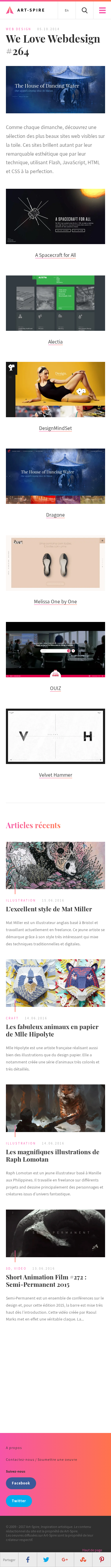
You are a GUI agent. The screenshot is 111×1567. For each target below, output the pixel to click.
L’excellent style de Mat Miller (49, 909)
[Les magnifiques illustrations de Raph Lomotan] (55, 1108)
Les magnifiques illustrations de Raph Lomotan (52, 1155)
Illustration (21, 900)
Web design (18, 29)
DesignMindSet (55, 428)
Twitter (19, 1500)
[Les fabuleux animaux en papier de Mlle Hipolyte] (55, 983)
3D (8, 1268)
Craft (12, 1018)
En (67, 10)
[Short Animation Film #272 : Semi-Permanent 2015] (55, 1234)
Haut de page (92, 1550)
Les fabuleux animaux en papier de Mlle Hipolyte (52, 1030)
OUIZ (55, 688)
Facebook (21, 1483)
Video (20, 1268)
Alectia (55, 341)
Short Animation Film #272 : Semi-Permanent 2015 (46, 1280)
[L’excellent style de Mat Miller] (55, 866)
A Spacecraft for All (55, 255)
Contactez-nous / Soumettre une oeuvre (41, 1459)
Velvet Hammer (55, 774)
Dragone (55, 514)
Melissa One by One (55, 601)
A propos (14, 1447)
